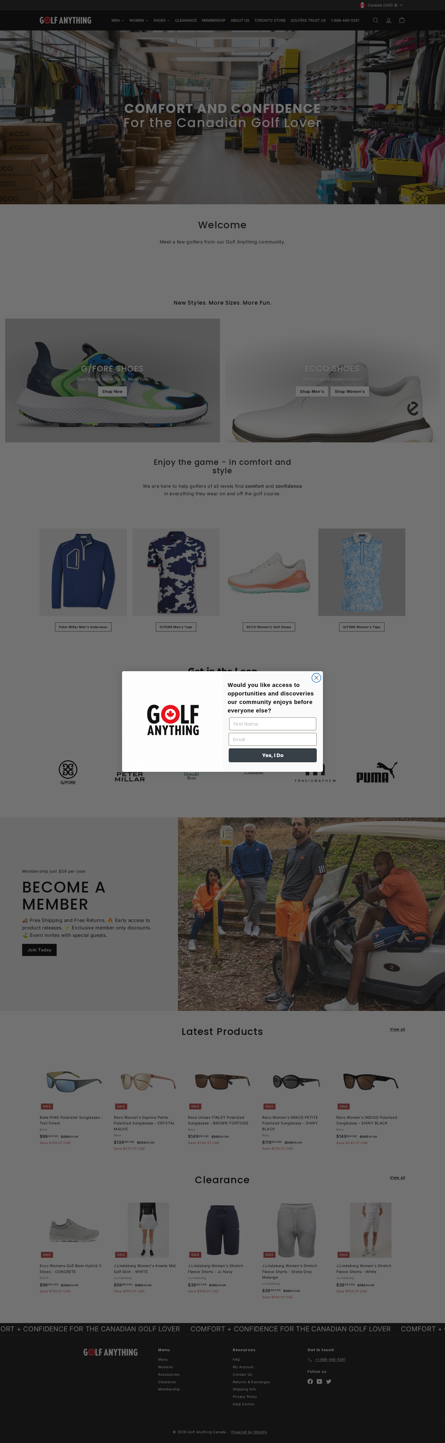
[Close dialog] (316, 677)
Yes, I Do (273, 755)
